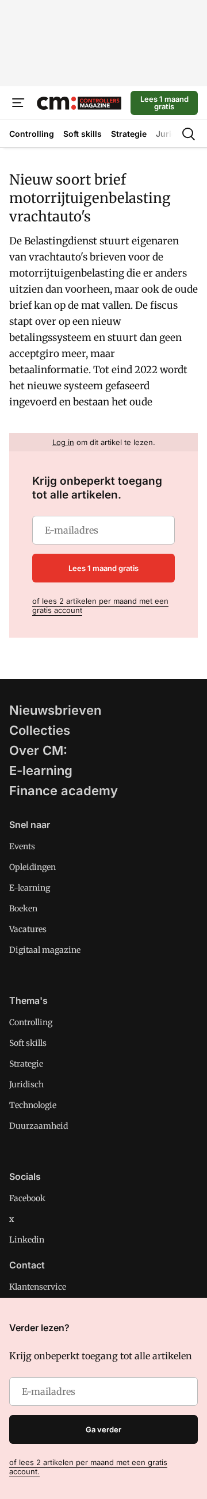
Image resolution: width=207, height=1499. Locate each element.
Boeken (23, 908)
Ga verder (103, 1429)
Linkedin (26, 1240)
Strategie (26, 1064)
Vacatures (28, 929)
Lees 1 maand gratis (164, 102)
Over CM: (38, 750)
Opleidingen (32, 867)
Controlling (30, 1022)
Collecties (39, 730)
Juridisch (26, 1084)
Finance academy (63, 790)
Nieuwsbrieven (55, 710)
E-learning (40, 770)
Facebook (27, 1198)
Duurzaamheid (38, 1126)
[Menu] (18, 102)
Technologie (32, 1105)
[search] (188, 134)
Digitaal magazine (44, 950)
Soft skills (28, 1043)
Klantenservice (37, 1287)
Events (22, 846)
